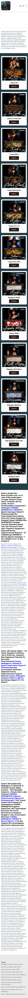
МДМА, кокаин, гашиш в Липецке (11, 977)
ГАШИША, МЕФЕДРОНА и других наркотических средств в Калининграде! (12, 797)
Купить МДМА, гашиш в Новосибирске (13, 994)
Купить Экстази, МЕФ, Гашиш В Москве (13, 987)
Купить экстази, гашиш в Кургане (11, 972)
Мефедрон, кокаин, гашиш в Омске (12, 964)
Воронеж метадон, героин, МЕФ (11, 967)
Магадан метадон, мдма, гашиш (11, 980)
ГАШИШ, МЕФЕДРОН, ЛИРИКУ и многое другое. (11, 819)
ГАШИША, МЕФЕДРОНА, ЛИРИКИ (11, 509)
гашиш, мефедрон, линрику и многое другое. (13, 677)
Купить (14, 86)
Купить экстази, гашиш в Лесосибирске (13, 974)
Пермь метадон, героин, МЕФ (10, 969)
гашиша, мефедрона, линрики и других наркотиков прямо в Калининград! (13, 664)
